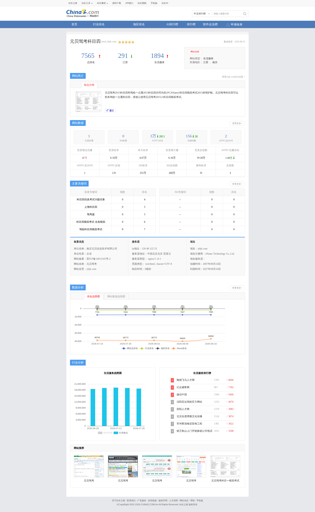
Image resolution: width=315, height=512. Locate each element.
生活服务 (159, 62)
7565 (88, 55)
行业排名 (99, 24)
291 (123, 55)
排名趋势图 (93, 296)
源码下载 (116, 3)
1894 (157, 55)
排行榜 (191, 24)
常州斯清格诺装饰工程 (189, 423)
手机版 (200, 500)
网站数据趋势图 (116, 296)
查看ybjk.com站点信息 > (233, 77)
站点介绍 (89, 85)
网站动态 (184, 500)
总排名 (91, 62)
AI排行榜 (172, 24)
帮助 (192, 500)
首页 (74, 24)
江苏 (125, 62)
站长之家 (73, 3)
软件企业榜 (210, 24)
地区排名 (139, 24)
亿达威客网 (183, 387)
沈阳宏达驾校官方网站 (189, 401)
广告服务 (141, 500)
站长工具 (86, 3)
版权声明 (163, 500)
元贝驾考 (89, 480)
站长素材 (101, 3)
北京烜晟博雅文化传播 (189, 416)
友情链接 (152, 500)
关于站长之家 (118, 500)
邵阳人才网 (183, 409)
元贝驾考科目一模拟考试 (225, 480)
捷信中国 (182, 394)
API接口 (129, 3)
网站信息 (194, 51)
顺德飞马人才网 (186, 380)
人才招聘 (173, 500)
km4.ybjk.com (109, 41)
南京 (214, 62)
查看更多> (237, 123)
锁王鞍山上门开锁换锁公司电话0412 (194, 433)
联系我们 (131, 500)
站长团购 (142, 3)
